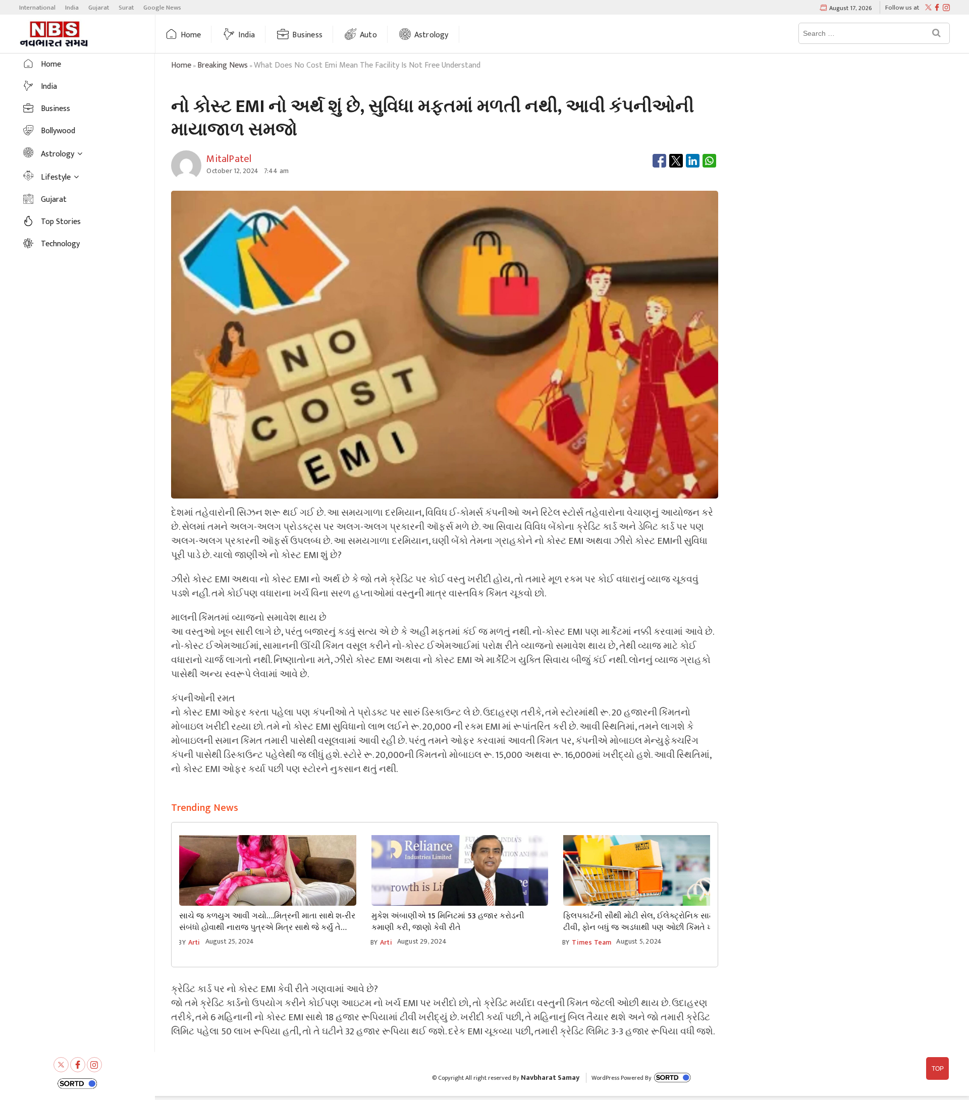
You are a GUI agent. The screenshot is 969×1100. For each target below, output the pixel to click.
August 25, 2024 (229, 941)
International (37, 8)
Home (191, 35)
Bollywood (58, 131)
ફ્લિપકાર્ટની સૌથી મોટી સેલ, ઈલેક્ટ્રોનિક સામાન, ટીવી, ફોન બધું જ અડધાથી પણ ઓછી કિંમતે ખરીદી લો (650, 921)
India (72, 8)
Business (307, 35)
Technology (60, 244)
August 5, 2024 (639, 941)
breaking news (222, 65)
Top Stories (61, 222)
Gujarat (98, 8)
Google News (162, 8)
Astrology (431, 35)
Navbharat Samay (550, 1077)
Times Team (591, 942)
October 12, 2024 (232, 171)
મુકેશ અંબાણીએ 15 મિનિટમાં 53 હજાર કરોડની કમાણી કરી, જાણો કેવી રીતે (447, 921)
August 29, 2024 (422, 941)
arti (194, 942)
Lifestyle (56, 177)
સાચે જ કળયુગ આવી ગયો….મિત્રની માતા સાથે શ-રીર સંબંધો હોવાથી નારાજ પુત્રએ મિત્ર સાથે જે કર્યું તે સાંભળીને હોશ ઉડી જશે (267, 921)
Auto (368, 35)
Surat (126, 8)
